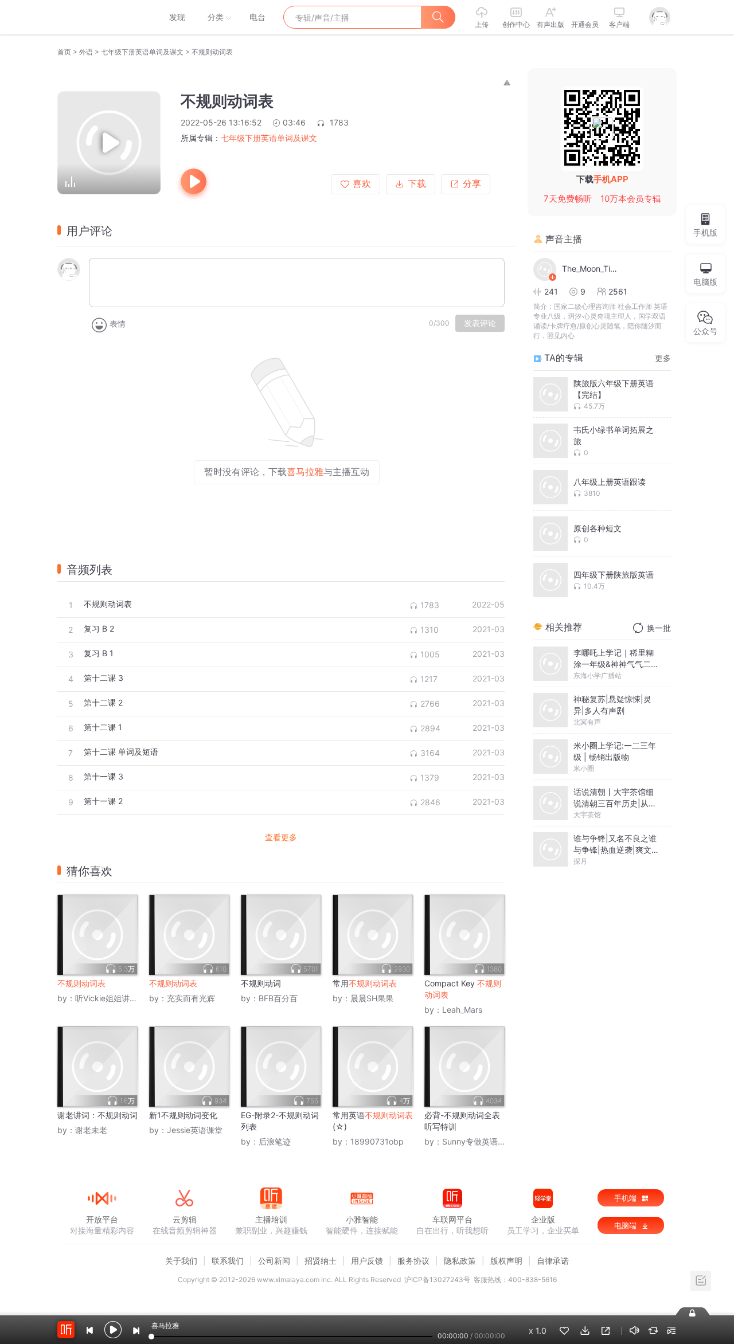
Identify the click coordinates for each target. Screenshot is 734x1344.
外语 (86, 52)
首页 (64, 52)
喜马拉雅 (101, 17)
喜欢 (362, 184)
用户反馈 (367, 1260)
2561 (617, 291)
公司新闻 (274, 1260)
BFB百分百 (278, 998)
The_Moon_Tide (590, 268)
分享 (472, 184)
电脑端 (626, 1225)
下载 (417, 184)
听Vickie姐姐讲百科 (110, 998)
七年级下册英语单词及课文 (142, 52)
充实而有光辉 (191, 998)
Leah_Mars (462, 1009)
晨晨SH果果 (371, 998)
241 (551, 291)
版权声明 (506, 1260)
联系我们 (228, 1260)
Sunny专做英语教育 (478, 1141)
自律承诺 (553, 1260)
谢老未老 (91, 1130)
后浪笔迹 (275, 1141)
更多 (663, 358)
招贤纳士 (320, 1260)
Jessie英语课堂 (194, 1130)
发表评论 (480, 323)
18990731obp (377, 1141)
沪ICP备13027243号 (437, 1279)
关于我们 (181, 1260)
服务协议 (413, 1260)
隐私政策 (460, 1260)
